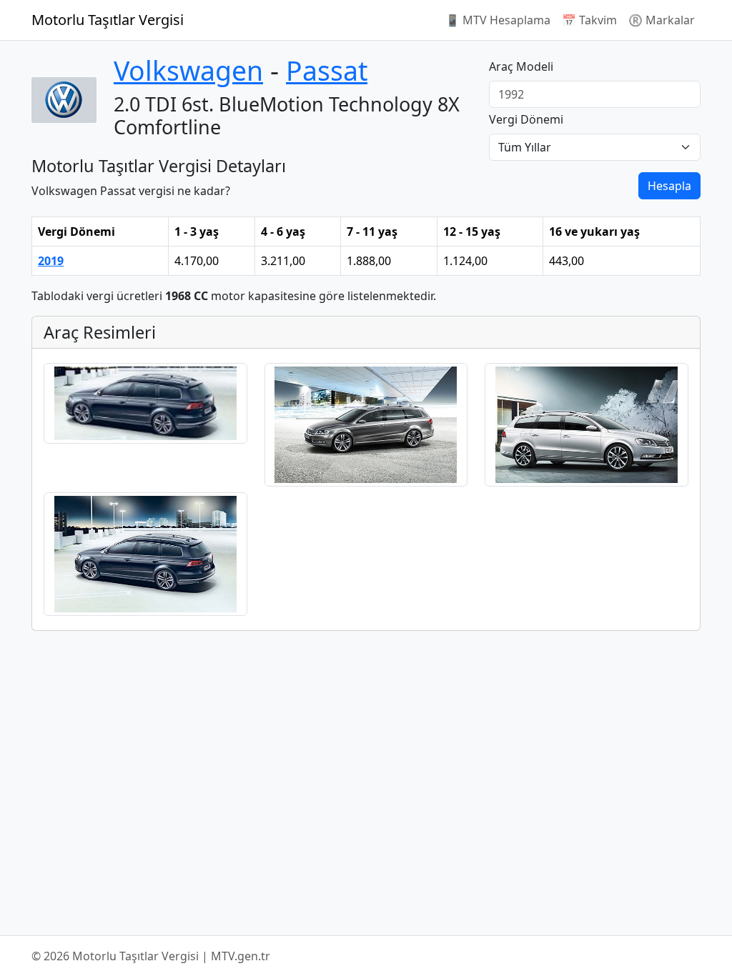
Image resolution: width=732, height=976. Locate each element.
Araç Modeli (521, 66)
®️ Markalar (661, 20)
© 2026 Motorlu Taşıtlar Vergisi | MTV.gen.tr (150, 956)
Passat (326, 70)
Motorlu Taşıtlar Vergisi (107, 19)
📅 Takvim (589, 20)
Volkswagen (188, 70)
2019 (51, 261)
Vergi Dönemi (526, 119)
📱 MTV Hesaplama (497, 20)
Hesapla (669, 186)
